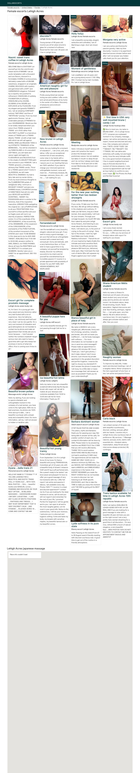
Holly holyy (77, 33)
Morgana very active (114, 39)
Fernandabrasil (48, 223)
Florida (37, 7)
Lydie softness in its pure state (85, 525)
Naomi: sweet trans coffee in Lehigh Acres (20, 59)
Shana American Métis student (115, 284)
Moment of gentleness (83, 68)
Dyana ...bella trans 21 (20, 468)
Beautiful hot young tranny (50, 449)
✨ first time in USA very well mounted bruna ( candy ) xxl (116, 120)
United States (27, 7)
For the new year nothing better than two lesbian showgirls (85, 195)
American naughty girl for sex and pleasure (54, 87)
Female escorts (13, 7)
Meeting (75, 142)
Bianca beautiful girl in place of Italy (83, 319)
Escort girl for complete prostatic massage (21, 301)
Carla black (109, 418)
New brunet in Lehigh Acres (51, 140)
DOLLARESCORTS (14, 3)
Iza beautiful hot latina (52, 377)
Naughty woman (112, 357)
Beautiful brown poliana (21, 391)
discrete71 (45, 36)
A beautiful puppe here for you (52, 318)
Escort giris (109, 221)
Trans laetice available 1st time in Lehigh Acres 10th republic (117, 496)
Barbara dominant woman (85, 421)
